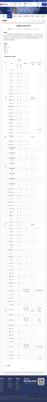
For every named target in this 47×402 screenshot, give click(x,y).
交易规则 (20, 16)
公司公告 (4, 16)
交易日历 (15, 16)
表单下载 (1, 390)
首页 (10, 4)
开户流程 (1, 381)
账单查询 (1, 388)
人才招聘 (9, 387)
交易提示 (9, 16)
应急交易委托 (26, 16)
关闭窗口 (23, 368)
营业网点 (34, 1)
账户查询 (37, 16)
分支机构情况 (10, 385)
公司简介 (9, 381)
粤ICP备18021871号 (33, 398)
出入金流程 (2, 383)
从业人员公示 (10, 383)
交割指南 (32, 16)
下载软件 (38, 4)
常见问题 (42, 16)
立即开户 (44, 4)
